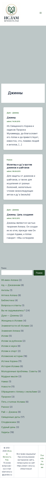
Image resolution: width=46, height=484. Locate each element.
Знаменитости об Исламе (15, 325)
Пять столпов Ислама (13, 401)
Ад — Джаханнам (10, 285)
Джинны (11, 117)
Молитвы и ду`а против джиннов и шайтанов (19, 166)
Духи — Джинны (10, 315)
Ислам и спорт (9, 351)
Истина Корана (9, 361)
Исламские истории (12, 356)
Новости (6, 386)
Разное (5, 406)
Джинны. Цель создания (20, 214)
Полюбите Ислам (42, 461)
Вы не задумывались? (13, 310)
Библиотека (7, 300)
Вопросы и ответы (11, 305)
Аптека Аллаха (9, 295)
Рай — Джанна (9, 412)
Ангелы (5, 290)
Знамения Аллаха (10, 330)
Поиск (3, 268)
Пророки (6, 396)
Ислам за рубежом (11, 340)
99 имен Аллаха (9, 280)
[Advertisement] (23, 50)
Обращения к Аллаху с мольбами (19, 391)
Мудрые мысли (9, 376)
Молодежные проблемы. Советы (19, 371)
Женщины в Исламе (12, 320)
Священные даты (10, 417)
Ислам (4, 335)
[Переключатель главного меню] (41, 13)
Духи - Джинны (13, 113)
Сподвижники (8, 422)
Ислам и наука (9, 346)
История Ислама (10, 366)
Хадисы (5, 432)
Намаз (4, 381)
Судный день (8, 427)
